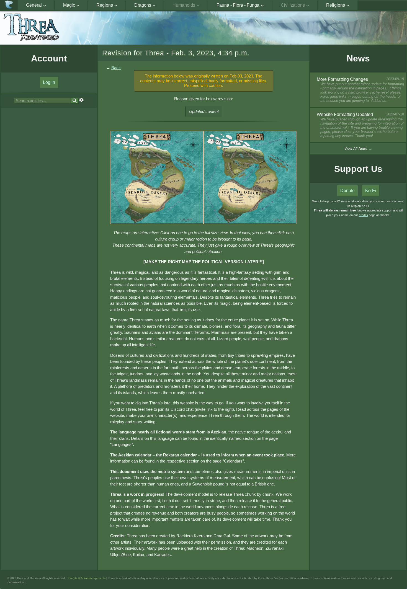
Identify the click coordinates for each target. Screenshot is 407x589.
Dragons (143, 5)
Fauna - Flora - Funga (239, 5)
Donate (347, 190)
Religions (336, 5)
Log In (49, 82)
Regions (105, 5)
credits (363, 215)
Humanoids (184, 5)
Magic (69, 5)
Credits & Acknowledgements (86, 578)
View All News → (358, 148)
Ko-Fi (370, 190)
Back (116, 67)
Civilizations (293, 5)
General (34, 5)
